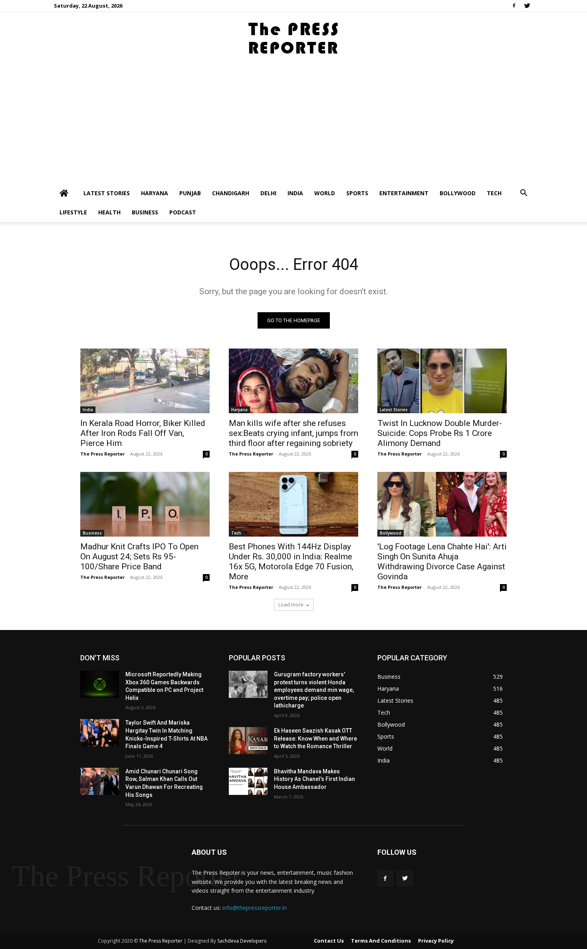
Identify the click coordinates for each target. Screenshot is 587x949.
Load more (290, 604)
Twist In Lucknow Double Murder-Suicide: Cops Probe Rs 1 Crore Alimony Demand (439, 433)
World (324, 193)
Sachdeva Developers (241, 940)
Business (145, 212)
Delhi (268, 193)
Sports (357, 193)
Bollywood (458, 193)
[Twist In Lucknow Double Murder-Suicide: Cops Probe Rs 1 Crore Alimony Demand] (442, 381)
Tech (494, 193)
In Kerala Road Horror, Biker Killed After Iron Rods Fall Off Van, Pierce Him (142, 433)
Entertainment (403, 193)
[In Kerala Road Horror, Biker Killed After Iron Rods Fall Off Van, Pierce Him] (145, 381)
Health (109, 212)
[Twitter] (527, 5)
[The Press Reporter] (293, 38)
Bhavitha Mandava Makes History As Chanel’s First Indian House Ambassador (314, 779)
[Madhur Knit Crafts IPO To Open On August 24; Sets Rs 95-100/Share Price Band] (145, 504)
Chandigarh (230, 193)
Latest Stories (106, 193)
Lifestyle (73, 212)
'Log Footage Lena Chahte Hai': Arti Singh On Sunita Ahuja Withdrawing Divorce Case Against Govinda (442, 561)
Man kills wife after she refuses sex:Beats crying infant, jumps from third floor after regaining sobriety (293, 433)
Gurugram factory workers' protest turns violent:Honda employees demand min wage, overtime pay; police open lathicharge (314, 690)
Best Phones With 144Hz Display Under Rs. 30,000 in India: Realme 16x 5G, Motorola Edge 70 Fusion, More (291, 561)
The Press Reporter (102, 454)
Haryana (154, 193)
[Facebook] (514, 5)
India (295, 193)
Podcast (182, 212)
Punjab (190, 193)
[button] (523, 194)
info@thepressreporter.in (254, 907)
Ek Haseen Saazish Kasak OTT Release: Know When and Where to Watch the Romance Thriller (315, 738)
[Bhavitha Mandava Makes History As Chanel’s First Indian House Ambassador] (248, 781)
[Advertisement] (293, 124)
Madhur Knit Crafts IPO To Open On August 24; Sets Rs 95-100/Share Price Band (139, 556)
